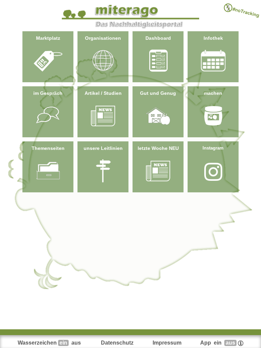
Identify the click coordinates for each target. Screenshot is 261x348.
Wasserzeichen (49, 343)
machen (213, 93)
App (217, 343)
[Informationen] (240, 343)
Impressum (167, 343)
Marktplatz (48, 38)
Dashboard (158, 38)
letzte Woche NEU (158, 148)
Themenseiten (48, 148)
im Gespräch (48, 93)
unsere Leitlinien (103, 148)
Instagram (213, 148)
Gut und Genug (158, 93)
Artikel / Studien (103, 93)
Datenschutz (117, 343)
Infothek (213, 38)
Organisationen (103, 38)
